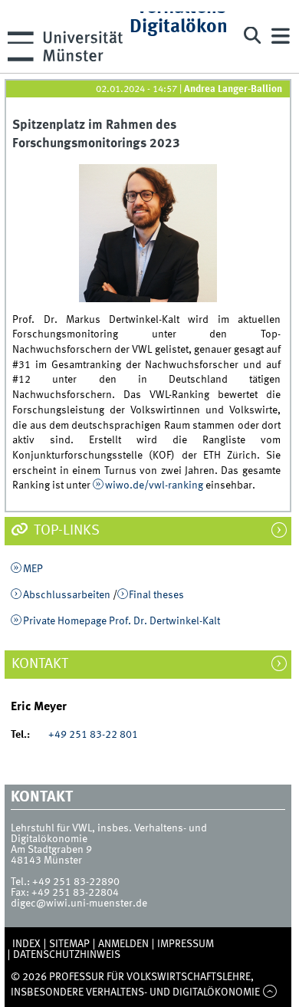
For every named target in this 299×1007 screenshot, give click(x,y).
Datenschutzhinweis (66, 954)
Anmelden (123, 944)
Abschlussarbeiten (66, 595)
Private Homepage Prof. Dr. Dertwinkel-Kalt (121, 621)
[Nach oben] (269, 992)
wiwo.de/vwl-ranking (154, 485)
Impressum (185, 944)
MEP (33, 569)
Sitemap (69, 944)
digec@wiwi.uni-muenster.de (79, 903)
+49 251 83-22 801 (88, 734)
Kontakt (48, 664)
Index (26, 944)
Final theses (156, 595)
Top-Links (65, 531)
